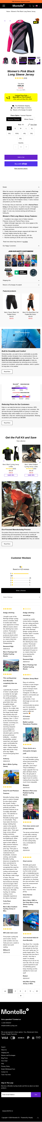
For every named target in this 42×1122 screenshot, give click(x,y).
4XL (24, 133)
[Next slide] (38, 461)
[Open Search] (30, 6)
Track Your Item (6, 1074)
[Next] (10, 21)
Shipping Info (6, 280)
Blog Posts (4, 1058)
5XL (31, 133)
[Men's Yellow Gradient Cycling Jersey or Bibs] (31, 454)
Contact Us (4, 1072)
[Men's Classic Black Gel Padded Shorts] (11, 302)
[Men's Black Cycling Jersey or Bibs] (11, 454)
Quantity (20, 143)
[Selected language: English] (37, 6)
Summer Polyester (14, 119)
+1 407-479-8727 (6, 1023)
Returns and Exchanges (8, 1055)
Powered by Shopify (27, 1117)
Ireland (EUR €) (7, 1111)
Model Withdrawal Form (8, 1069)
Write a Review (21, 590)
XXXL (17, 133)
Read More (7, 371)
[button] (37, 6)
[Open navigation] (5, 5)
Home (8, 11)
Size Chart (4, 1061)
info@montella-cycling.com (9, 1025)
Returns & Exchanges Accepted (12, 285)
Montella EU (16, 1117)
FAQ (2, 1063)
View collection (21, 441)
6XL (20, 138)
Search (3, 1047)
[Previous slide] (4, 461)
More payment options (21, 168)
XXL (9, 133)
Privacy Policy (5, 1066)
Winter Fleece (28, 119)
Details (5, 187)
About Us (4, 1050)
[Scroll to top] (38, 1118)
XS (9, 128)
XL (32, 128)
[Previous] (5, 21)
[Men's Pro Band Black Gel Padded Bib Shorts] (30, 302)
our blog (25, 241)
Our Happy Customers (9, 246)
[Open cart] (33, 5)
